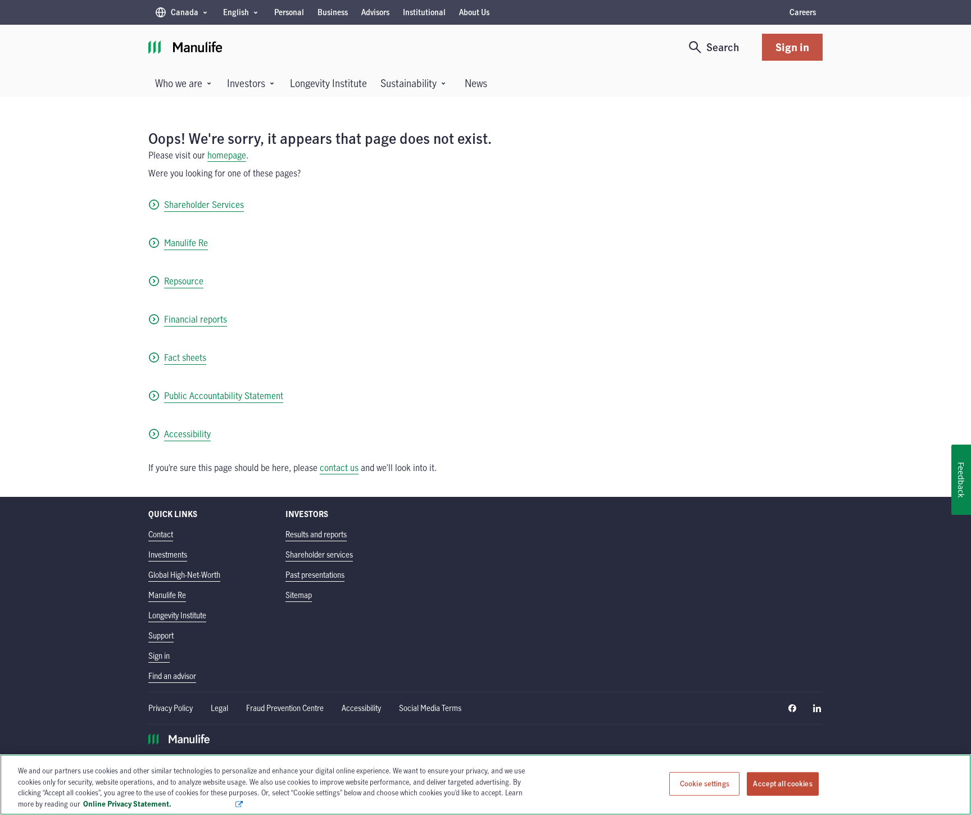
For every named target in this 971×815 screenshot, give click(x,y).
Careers (802, 12)
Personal (289, 12)
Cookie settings (704, 783)
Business (332, 12)
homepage (226, 155)
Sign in (792, 47)
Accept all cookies (782, 783)
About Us (474, 12)
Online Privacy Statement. (158, 803)
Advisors (375, 12)
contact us (339, 467)
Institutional (424, 12)
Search (722, 47)
